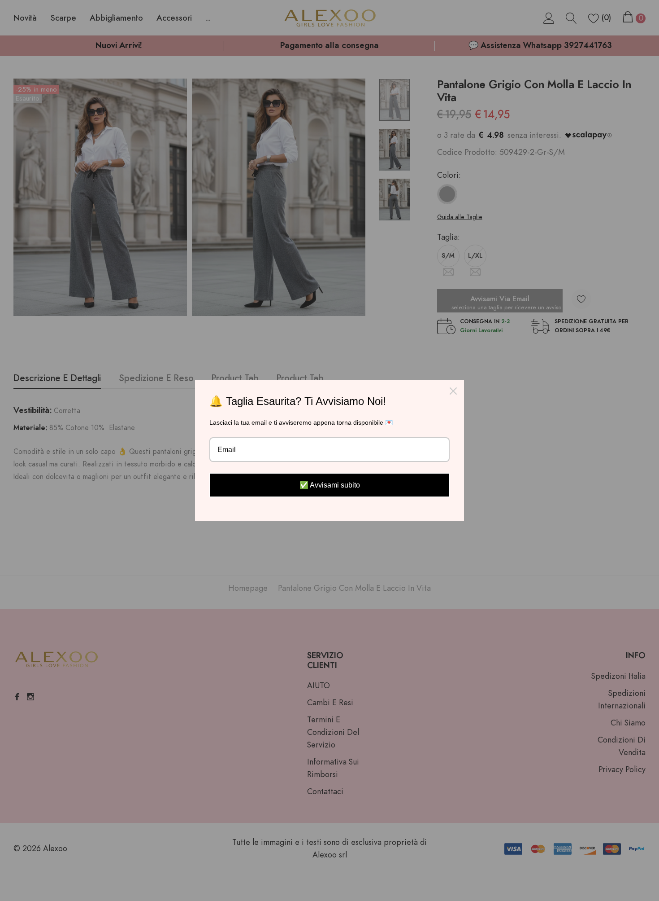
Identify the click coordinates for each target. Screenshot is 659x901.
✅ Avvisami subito (329, 485)
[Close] (453, 391)
